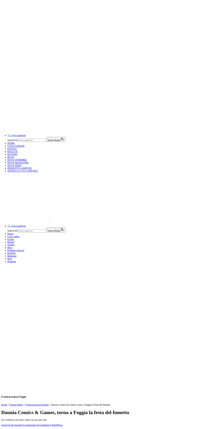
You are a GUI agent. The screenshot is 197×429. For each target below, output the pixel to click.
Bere (9, 258)
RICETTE (12, 151)
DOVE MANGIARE (18, 162)
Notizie (10, 245)
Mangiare (12, 256)
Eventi (10, 239)
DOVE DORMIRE (17, 160)
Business (11, 261)
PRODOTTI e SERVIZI (19, 168)
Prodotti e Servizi (15, 250)
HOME (11, 143)
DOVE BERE (14, 165)
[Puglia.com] (56, 220)
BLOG (10, 157)
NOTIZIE (12, 154)
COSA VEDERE (16, 146)
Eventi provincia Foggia (37, 404)
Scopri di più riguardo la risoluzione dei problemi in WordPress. (32, 425)
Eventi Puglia (16, 404)
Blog (9, 247)
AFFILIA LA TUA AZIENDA (22, 171)
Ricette (10, 242)
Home (10, 233)
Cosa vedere (13, 236)
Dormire (11, 253)
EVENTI (11, 148)
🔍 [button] (16, 135)
